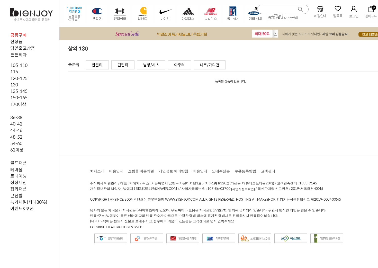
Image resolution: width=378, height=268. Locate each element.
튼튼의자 (18, 54)
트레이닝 (18, 176)
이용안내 (116, 171)
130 (14, 84)
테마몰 (16, 169)
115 (14, 71)
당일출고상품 (22, 48)
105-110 (19, 65)
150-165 (19, 97)
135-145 (19, 91)
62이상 (17, 149)
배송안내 (200, 171)
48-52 (16, 136)
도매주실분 (221, 171)
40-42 (16, 123)
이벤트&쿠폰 (22, 208)
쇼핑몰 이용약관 (141, 171)
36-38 (16, 117)
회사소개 (97, 171)
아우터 (179, 65)
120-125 (19, 78)
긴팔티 (123, 65)
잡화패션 (18, 188)
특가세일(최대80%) (28, 202)
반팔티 (97, 65)
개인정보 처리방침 (173, 171)
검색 (300, 9)
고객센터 (268, 171)
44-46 (16, 130)
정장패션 (18, 182)
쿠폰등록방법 (245, 171)
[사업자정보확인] (243, 189)
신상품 (16, 41)
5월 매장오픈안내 (286, 17)
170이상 (18, 104)
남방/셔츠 (151, 65)
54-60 (16, 143)
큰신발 (16, 195)
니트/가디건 (209, 65)
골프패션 (18, 162)
